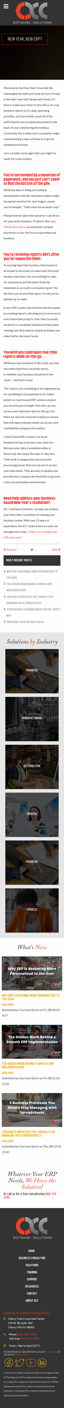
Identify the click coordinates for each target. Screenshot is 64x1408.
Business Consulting (32, 1258)
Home (31, 1251)
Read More (8, 1005)
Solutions (32, 1265)
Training (32, 1272)
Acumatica (18, 226)
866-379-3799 (30, 1338)
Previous (11, 549)
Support (32, 1279)
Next (55, 549)
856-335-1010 (27, 1334)
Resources (32, 1286)
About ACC (32, 1300)
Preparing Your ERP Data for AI (25, 622)
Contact (32, 1293)
